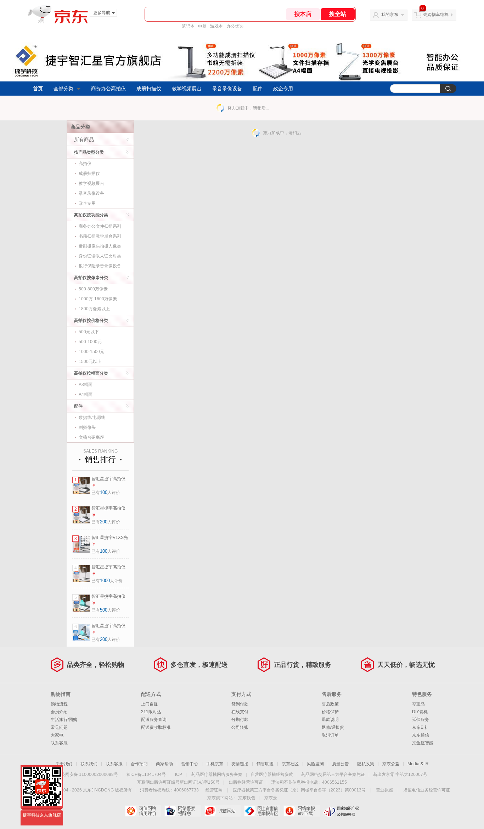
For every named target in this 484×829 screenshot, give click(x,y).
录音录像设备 (227, 88)
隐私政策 (365, 763)
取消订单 (330, 735)
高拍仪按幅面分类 (91, 373)
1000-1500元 (91, 351)
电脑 (202, 26)
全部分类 (63, 88)
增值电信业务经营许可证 (426, 790)
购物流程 (59, 704)
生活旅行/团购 (64, 719)
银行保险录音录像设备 (100, 265)
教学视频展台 (187, 88)
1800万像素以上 (94, 308)
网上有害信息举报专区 (262, 811)
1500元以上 (90, 361)
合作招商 (139, 763)
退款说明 (330, 719)
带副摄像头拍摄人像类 (100, 246)
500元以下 (89, 331)
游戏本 (216, 26)
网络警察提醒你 (182, 811)
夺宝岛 (418, 704)
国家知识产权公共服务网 (341, 811)
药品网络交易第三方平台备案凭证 (333, 774)
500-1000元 (90, 341)
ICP (178, 774)
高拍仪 (85, 163)
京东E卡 (420, 727)
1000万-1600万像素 (98, 298)
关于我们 (63, 763)
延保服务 (420, 719)
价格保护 (330, 711)
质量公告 (340, 763)
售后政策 (330, 704)
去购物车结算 (436, 14)
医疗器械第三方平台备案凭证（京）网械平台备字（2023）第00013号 (299, 790)
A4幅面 (85, 394)
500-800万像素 (93, 288)
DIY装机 (420, 711)
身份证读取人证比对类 (100, 256)
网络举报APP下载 (301, 811)
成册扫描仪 (148, 88)
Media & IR (418, 763)
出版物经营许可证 (246, 782)
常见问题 (59, 727)
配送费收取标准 (156, 727)
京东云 (270, 797)
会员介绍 (59, 711)
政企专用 (283, 88)
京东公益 (390, 763)
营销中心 (189, 763)
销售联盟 (265, 763)
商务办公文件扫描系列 (100, 226)
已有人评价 (105, 492)
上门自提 (149, 704)
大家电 (57, 735)
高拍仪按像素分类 (91, 277)
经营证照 (214, 790)
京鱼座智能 (422, 742)
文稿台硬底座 (91, 437)
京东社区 (290, 763)
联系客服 (59, 742)
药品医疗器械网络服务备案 (216, 774)
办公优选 (234, 26)
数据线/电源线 (92, 417)
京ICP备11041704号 (146, 774)
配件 (258, 88)
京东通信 (420, 735)
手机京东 (214, 763)
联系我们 (88, 763)
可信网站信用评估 (143, 811)
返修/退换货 (333, 727)
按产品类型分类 (89, 152)
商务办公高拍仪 (108, 88)
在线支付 (239, 711)
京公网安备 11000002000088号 (87, 774)
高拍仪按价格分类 (91, 320)
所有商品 (84, 139)
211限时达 (151, 711)
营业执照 (384, 790)
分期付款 (239, 719)
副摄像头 (87, 427)
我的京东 (389, 14)
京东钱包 (246, 797)
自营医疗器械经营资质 (272, 774)
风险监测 (315, 763)
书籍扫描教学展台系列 (100, 236)
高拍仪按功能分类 (91, 214)
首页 (38, 88)
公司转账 (239, 727)
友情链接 (239, 763)
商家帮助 (164, 763)
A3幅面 (85, 384)
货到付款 (239, 704)
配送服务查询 (154, 719)
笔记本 (188, 26)
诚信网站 (222, 811)
